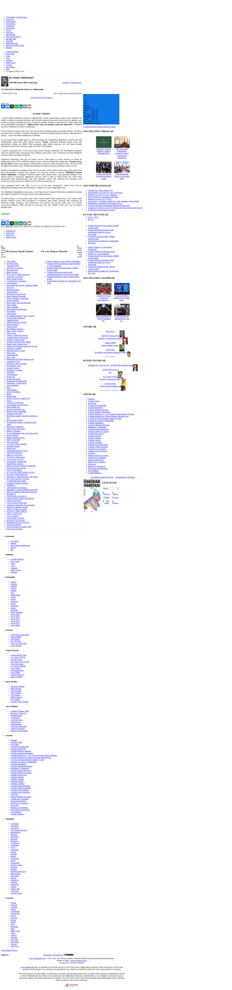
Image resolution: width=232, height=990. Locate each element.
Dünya (13, 916)
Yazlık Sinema (12, 292)
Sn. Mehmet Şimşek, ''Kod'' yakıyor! (21, 316)
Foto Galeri (10, 54)
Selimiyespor (16, 722)
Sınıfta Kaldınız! (13, 324)
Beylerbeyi (15, 837)
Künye (13, 548)
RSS (7, 69)
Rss (12, 550)
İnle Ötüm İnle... (13, 264)
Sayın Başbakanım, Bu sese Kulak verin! (22, 433)
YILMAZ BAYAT (14, 501)
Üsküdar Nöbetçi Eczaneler (98, 432)
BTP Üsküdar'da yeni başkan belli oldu (103, 197)
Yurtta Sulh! (11, 448)
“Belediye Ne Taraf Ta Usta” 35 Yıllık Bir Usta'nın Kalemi (110, 365)
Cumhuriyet (15, 843)
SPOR (8, 30)
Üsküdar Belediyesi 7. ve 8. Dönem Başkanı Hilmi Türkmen (111, 414)
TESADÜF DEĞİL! (14, 453)
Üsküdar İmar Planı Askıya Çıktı (100, 190)
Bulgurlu (14, 839)
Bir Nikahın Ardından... (16, 329)
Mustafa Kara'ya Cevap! (16, 351)
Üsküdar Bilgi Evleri (96, 434)
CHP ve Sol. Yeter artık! (16, 429)
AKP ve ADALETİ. (14, 514)
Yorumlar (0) (11, 231)
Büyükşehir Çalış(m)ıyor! (16, 294)
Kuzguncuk (15, 863)
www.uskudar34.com (37, 958)
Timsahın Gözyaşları (14, 414)
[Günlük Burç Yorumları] (124, 477)
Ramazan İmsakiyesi (96, 460)
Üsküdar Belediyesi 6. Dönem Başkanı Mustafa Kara (108, 416)
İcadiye (13, 852)
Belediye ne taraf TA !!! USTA (100, 199)
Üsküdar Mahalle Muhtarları (99, 425)
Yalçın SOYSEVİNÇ (19, 643)
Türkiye (14, 588)
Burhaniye (15, 841)
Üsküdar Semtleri (94, 436)
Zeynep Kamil (16, 893)
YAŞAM (9, 32)
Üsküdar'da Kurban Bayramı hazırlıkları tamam (103, 176)
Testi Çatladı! (12, 305)
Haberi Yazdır (11, 237)
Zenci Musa (11, 311)
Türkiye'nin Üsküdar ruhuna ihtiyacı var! (22, 346)
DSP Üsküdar (16, 693)
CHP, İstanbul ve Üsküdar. (17, 488)
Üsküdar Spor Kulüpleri (97, 449)
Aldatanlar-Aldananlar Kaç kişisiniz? (21, 505)
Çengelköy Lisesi (13, 361)
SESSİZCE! (11, 494)
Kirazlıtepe (15, 858)
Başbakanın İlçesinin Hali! (17, 381)
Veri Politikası (93, 471)
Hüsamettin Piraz (17, 670)
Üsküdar (91, 399)
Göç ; (110, 372)
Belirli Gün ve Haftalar (96, 462)
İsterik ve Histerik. (14, 431)
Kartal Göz (11, 377)
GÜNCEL (10, 19)
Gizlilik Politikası (94, 473)
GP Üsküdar (15, 695)
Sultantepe (15, 885)
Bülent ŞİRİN (16, 637)
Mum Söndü (11, 396)
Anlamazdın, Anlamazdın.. (17, 462)
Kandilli (14, 854)
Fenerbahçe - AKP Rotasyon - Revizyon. (22, 477)
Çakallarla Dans (13, 266)
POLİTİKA (10, 28)
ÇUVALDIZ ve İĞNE (15, 518)
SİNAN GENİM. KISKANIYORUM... (22, 492)
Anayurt (14, 905)
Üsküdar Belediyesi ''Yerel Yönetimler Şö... (103, 318)
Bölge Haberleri (17, 612)
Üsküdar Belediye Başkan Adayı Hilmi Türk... (122, 298)
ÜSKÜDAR (10, 22)
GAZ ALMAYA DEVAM (17, 503)
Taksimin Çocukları (14, 348)
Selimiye (14, 882)
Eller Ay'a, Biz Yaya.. (15, 455)
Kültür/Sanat (15, 595)
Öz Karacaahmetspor (19, 726)
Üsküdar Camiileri (95, 442)
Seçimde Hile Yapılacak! (16, 318)
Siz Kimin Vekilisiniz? (15, 427)
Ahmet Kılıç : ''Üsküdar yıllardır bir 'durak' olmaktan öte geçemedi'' (113, 201)
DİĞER (9, 48)
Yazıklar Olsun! (12, 320)
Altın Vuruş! (11, 333)
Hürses (13, 920)
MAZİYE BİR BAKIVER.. (17, 475)
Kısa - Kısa (11, 357)
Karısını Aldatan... (13, 290)
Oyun (8, 58)
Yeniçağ (14, 944)
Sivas (9, 388)
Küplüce (14, 869)
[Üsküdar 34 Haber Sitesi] (17, 17)
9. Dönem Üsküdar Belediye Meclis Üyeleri (105, 418)
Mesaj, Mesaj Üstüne (15, 279)
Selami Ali (15, 880)
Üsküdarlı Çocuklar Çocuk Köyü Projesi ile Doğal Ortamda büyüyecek (115, 208)
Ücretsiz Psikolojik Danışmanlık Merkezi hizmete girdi (109, 206)
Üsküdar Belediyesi (95, 408)
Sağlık (13, 604)
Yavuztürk (14, 891)
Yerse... (9, 401)
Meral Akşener (12, 272)
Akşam (13, 903)
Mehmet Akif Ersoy (18, 871)
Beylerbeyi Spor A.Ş (18, 713)
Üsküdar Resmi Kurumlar (98, 445)
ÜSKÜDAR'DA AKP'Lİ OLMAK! (20, 498)
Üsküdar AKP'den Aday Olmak (19, 342)
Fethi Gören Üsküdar (15, 529)
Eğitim (13, 597)
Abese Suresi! (12, 327)
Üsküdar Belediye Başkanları (99, 412)
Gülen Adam (11, 314)
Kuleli (13, 861)
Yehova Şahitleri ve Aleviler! (18, 298)
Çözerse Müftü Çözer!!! (110, 345)
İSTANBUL (10, 24)
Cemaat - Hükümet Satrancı (17, 335)
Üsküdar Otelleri (94, 440)
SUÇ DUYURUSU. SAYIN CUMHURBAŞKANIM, (18, 480)
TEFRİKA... (11, 485)
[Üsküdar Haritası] (92, 511)
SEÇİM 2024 (11, 39)
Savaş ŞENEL (16, 646)
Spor (12, 593)
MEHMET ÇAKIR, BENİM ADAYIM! (22, 490)
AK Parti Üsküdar (18, 686)
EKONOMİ (10, 35)
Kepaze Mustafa (13, 301)
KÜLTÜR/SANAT (13, 37)
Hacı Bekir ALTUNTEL (20, 662)
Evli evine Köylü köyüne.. (17, 468)
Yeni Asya (14, 946)
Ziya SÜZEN (16, 641)
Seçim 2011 (15, 623)
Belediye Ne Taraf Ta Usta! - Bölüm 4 (102, 195)
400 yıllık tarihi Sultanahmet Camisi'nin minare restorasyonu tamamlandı (122, 153)
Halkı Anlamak (12, 307)
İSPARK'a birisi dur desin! (17, 364)
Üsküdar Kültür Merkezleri (98, 429)
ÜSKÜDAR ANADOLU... (17, 496)
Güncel (13, 582)
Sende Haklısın (12, 355)
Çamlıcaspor (15, 718)
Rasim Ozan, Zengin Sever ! (17, 344)
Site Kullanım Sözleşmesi (97, 469)
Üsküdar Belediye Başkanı (98, 410)
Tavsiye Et (10, 235)
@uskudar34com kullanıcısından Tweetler (99, 127)
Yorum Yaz (10, 233)
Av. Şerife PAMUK (18, 666)
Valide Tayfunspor (18, 729)
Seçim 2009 (15, 625)
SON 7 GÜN (93, 217)
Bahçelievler (15, 832)
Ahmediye (15, 826)
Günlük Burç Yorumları (97, 458)
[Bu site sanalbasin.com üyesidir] (71, 986)
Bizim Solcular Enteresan (16, 296)
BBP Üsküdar (16, 689)
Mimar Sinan (16, 874)
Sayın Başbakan (13, 385)
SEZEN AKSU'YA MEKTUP (18, 398)
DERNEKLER (12, 43)
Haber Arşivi (11, 63)
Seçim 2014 (15, 621)
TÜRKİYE (10, 26)
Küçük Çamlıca (17, 865)
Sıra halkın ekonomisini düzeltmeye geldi (110, 352)
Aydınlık (14, 907)
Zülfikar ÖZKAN (17, 675)
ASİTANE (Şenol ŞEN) (20, 635)
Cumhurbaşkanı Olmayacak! (17, 338)
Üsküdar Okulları (94, 438)
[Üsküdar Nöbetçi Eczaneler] (102, 477)
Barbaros (14, 835)
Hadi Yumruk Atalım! (15, 420)
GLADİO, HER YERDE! (17, 444)
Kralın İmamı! (12, 283)
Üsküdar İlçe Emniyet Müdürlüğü (101, 421)
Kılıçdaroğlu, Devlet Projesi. (17, 405)
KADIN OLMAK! (14, 525)
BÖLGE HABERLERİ (15, 45)
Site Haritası (10, 67)
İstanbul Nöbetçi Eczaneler (98, 455)
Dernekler (14, 606)
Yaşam (13, 599)
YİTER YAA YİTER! (15, 403)
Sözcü (13, 933)
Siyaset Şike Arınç (14, 379)
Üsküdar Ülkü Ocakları (20, 702)
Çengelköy (15, 845)
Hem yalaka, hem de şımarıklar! (19, 303)
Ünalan (13, 887)
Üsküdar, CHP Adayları (16, 340)
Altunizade (15, 828)
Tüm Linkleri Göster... (9, 950)
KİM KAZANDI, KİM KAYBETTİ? (21, 466)
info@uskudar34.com (78, 961)
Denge (9, 394)
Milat (13, 929)
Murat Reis (15, 876)
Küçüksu (14, 867)
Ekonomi (14, 601)
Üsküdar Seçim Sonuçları (97, 451)
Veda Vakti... (11, 261)
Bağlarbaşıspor (16, 715)
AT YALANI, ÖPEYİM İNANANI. (21, 472)
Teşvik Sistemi (12, 375)
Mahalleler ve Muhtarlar (97, 427)
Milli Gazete (15, 931)
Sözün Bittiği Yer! (13, 407)
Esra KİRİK (15, 673)
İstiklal (13, 922)
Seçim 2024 (15, 614)
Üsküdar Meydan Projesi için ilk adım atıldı (121, 176)
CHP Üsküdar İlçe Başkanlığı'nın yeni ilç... (122, 318)
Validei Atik (15, 889)
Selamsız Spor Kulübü (19, 731)
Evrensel (14, 918)
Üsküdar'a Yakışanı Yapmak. (17, 483)
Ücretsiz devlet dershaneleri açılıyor (101, 210)
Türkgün (14, 937)
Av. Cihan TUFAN (18, 657)
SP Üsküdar (15, 699)
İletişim (13, 543)
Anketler (9, 60)
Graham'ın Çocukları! (15, 277)
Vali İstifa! (10, 372)
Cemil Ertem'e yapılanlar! (16, 281)
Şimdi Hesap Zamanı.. (15, 464)
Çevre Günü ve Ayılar (15, 459)
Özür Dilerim (12, 390)
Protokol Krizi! (12, 270)
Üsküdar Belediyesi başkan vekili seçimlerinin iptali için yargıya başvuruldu (63, 273)
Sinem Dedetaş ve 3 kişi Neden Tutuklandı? (63, 261)
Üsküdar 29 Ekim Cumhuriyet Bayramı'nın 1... (104, 298)
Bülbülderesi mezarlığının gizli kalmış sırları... (105, 203)
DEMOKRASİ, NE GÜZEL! (18, 522)
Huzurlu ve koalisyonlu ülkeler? (110, 338)
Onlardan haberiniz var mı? (17, 451)
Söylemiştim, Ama (14, 366)
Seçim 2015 (15, 619)
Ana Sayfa (15, 541)
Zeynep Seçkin (16, 660)
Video (8, 56)
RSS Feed (33, 83)
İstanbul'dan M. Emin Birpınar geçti (20, 359)
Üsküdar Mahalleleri (96, 423)
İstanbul (14, 586)
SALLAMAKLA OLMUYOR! (19, 527)
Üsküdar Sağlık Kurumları (98, 447)
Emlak (13, 608)
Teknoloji (14, 610)
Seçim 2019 (15, 617)
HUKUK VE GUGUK (16, 520)
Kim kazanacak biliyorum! (17, 309)
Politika (13, 591)
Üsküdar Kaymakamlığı (97, 405)
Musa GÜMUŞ (16, 677)
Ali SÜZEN (15, 639)
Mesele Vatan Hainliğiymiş (110, 386)
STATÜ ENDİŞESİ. (14, 470)
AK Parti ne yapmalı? (15, 268)
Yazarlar (9, 65)
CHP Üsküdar (16, 691)
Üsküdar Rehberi (12, 52)
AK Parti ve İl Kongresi (16, 457)
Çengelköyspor (16, 720)
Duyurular (92, 464)
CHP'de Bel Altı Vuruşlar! (17, 322)
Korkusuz (14, 927)
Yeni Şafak (15, 942)
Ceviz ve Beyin (12, 516)
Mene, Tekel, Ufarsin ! (15, 331)
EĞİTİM (9, 41)
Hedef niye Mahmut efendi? (17, 507)
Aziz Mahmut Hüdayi (19, 830)
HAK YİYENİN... (14, 392)
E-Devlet (91, 453)
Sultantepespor (16, 724)
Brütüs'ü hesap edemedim (16, 411)
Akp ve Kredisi (12, 442)
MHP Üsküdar (16, 697)
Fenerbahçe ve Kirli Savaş (17, 383)
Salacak (14, 878)
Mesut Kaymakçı (17, 664)
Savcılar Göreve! (13, 368)
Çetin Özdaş (15, 668)
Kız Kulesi (92, 403)
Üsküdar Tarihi (93, 401)
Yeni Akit (14, 940)
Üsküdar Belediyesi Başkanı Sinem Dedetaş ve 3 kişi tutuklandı (101, 252)
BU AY (91, 219)
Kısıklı (13, 856)
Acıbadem (14, 824)
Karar (13, 924)
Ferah (13, 848)
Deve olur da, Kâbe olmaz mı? (18, 274)
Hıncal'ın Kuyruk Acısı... (16, 409)
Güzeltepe (14, 850)
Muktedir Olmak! (13, 446)
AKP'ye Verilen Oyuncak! (17, 509)
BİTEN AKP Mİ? (13, 440)
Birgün (13, 909)
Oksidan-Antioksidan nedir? (110, 379)
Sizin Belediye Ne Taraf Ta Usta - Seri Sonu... (105, 193)
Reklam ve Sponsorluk (96, 466)
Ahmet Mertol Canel (18, 655)
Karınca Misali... (13, 435)
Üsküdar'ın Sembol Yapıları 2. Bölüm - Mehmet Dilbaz (103, 151)
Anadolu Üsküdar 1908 (20, 711)
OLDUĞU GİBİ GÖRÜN (17, 512)
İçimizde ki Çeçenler (14, 370)
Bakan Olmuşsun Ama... (16, 438)
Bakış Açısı (11, 353)
